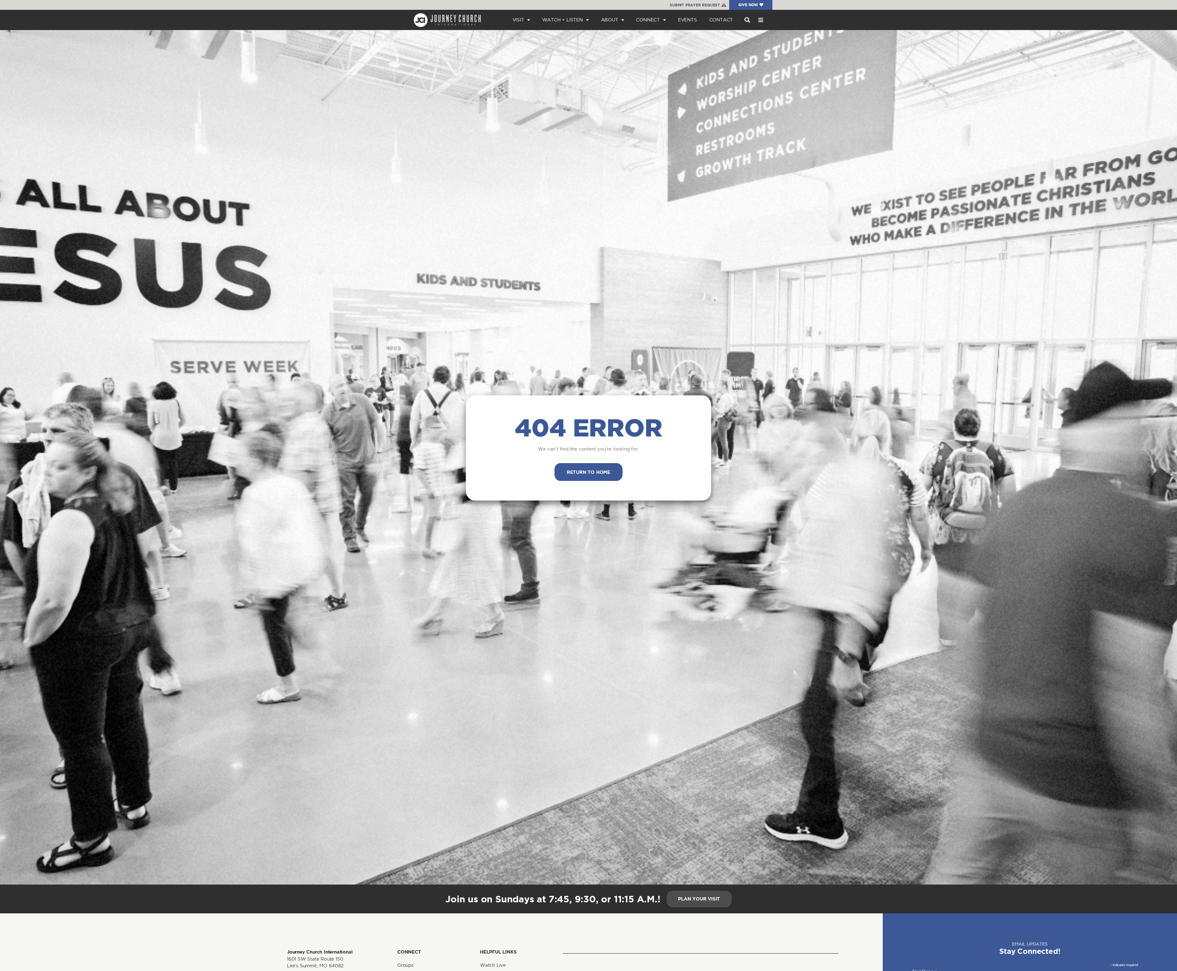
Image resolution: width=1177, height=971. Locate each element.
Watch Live (493, 965)
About (609, 19)
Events (687, 19)
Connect (648, 19)
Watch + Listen (562, 19)
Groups (405, 965)
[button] (747, 20)
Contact (721, 19)
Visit (518, 19)
